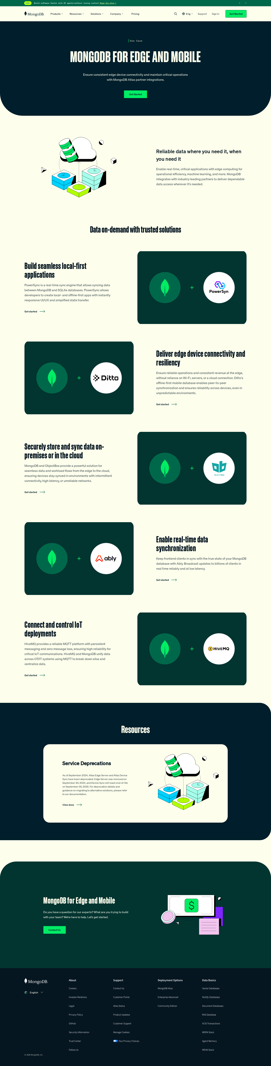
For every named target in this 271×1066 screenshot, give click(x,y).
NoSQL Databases (211, 997)
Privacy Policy (76, 1014)
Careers (73, 988)
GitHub (72, 1023)
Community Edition (167, 1005)
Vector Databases (210, 988)
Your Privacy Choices (129, 1040)
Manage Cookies (121, 1032)
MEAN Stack (208, 1049)
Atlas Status (119, 1005)
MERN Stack (208, 1032)
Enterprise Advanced (168, 997)
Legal (71, 1005)
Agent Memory (209, 1040)
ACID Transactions (211, 1023)
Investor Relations (78, 997)
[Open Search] (175, 13)
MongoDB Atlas (165, 988)
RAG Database (209, 1014)
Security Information (79, 1032)
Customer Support (122, 1023)
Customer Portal (121, 997)
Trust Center (75, 1040)
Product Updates (121, 1014)
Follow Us (73, 1049)
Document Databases (212, 1005)
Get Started (236, 14)
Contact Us (54, 930)
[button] (187, 13)
